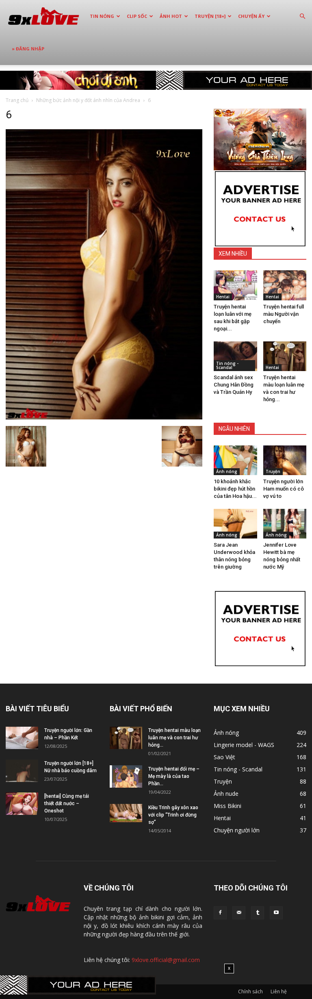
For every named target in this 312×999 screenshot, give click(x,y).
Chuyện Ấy (251, 16)
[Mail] (238, 912)
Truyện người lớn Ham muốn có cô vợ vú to (283, 488)
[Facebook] (220, 912)
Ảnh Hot (171, 16)
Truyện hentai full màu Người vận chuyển (283, 314)
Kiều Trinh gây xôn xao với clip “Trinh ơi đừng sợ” (173, 815)
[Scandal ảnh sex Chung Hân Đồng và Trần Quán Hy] (235, 356)
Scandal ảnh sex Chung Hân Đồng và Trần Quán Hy (234, 384)
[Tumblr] (257, 912)
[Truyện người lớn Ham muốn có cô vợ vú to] (285, 460)
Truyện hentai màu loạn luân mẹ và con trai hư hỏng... (174, 738)
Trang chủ (17, 100)
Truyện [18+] (210, 16)
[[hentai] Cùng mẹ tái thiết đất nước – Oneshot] (22, 804)
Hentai (223, 297)
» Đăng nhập (28, 49)
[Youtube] (276, 912)
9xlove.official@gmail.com (166, 960)
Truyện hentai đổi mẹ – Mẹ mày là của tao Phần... (173, 776)
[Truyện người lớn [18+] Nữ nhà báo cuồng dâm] (22, 771)
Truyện (273, 471)
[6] (104, 417)
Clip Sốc (137, 16)
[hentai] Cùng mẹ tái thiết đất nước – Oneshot (66, 803)
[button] (302, 16)
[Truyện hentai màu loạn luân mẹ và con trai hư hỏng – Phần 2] (285, 356)
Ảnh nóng (226, 471)
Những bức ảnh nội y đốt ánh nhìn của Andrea (88, 100)
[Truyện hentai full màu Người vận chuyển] (285, 285)
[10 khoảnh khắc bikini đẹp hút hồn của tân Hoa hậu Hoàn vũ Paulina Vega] (235, 460)
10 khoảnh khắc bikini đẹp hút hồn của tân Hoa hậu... (235, 488)
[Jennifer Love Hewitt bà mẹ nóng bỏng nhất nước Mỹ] (285, 524)
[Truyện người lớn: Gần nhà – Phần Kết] (22, 738)
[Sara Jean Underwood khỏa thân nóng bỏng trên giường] (235, 524)
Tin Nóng (102, 16)
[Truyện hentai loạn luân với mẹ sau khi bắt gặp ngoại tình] (235, 285)
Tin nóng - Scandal (227, 365)
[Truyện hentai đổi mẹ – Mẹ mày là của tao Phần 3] (126, 776)
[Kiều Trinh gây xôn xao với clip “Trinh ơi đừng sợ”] (126, 813)
